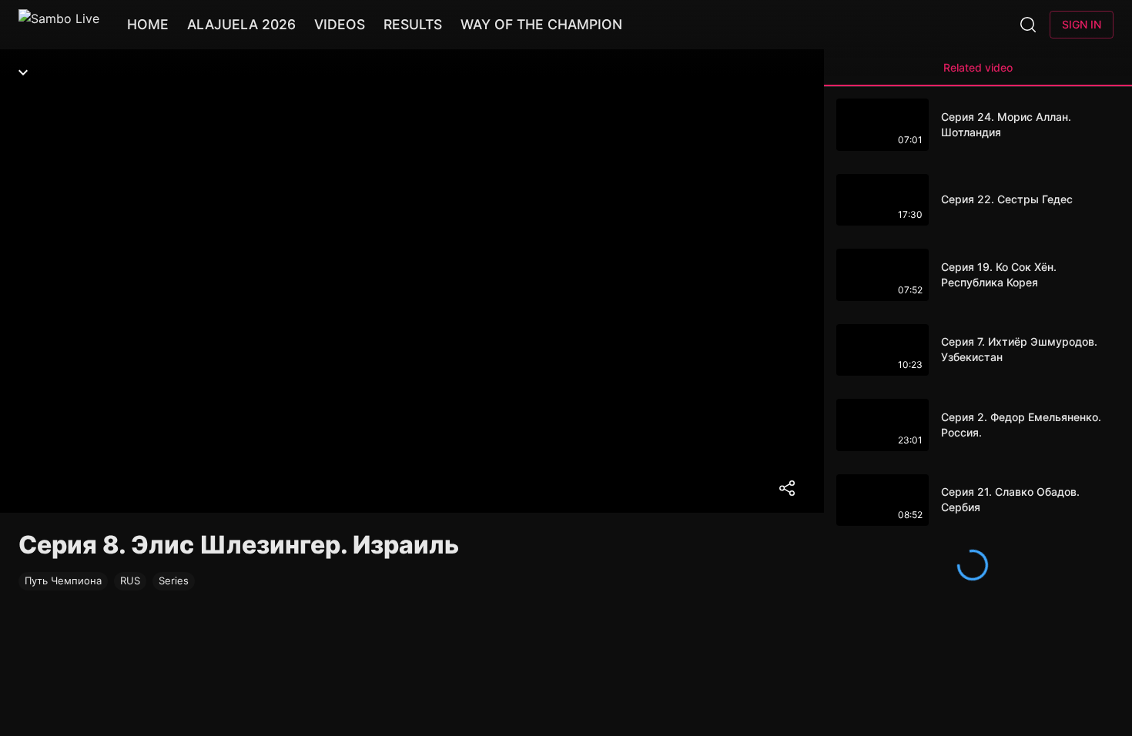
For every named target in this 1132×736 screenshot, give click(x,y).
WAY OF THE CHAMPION (541, 24)
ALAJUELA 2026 (241, 24)
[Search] (1028, 24)
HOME (148, 24)
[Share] (787, 488)
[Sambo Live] (58, 24)
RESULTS (412, 24)
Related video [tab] (978, 67)
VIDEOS (339, 24)
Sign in (1081, 24)
